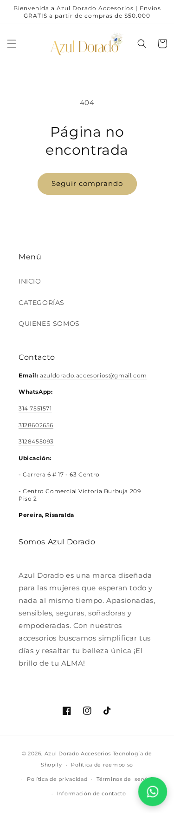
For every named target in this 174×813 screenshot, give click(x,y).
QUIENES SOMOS (49, 323)
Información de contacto (91, 793)
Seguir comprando (87, 183)
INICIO (30, 281)
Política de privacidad (57, 779)
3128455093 (36, 441)
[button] (11, 43)
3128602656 (36, 425)
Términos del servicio (126, 779)
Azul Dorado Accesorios (78, 753)
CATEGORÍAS (41, 302)
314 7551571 (35, 408)
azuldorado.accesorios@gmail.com (93, 375)
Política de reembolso (102, 764)
